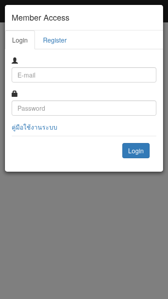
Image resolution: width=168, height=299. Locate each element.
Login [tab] (20, 39)
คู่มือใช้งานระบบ (34, 126)
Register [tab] (55, 39)
